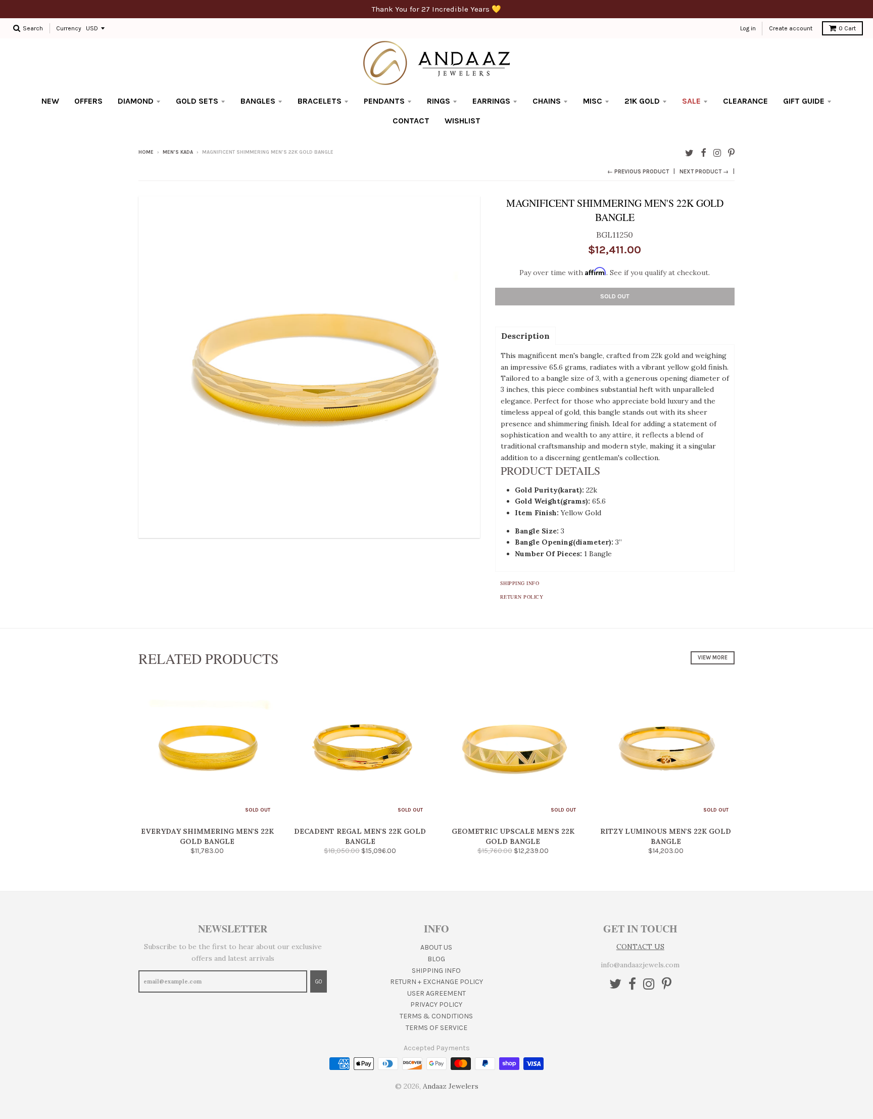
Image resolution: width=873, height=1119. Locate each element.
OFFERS (88, 101)
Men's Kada (178, 152)
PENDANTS (384, 101)
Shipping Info (520, 583)
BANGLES (257, 101)
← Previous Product (638, 171)
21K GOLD (642, 101)
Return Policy (522, 596)
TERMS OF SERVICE (436, 1027)
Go (318, 981)
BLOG (436, 959)
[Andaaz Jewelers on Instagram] (717, 153)
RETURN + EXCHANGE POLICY (436, 981)
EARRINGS (491, 101)
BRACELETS (320, 101)
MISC (592, 101)
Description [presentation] (525, 336)
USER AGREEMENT (436, 993)
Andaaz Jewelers (450, 1086)
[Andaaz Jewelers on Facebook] (703, 153)
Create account (790, 28)
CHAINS (546, 101)
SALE (691, 101)
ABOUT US (436, 947)
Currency (68, 28)
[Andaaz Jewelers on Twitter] (689, 153)
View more (713, 657)
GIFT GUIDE (804, 101)
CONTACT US (640, 946)
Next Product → (704, 171)
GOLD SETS (197, 101)
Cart (847, 28)
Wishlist (462, 120)
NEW (50, 101)
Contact (411, 120)
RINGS (438, 101)
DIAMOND (136, 101)
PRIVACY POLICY (436, 1004)
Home (146, 152)
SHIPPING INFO (436, 970)
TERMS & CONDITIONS (436, 1016)
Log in (748, 28)
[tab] (525, 335)
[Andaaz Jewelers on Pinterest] (731, 153)
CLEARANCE (745, 101)
